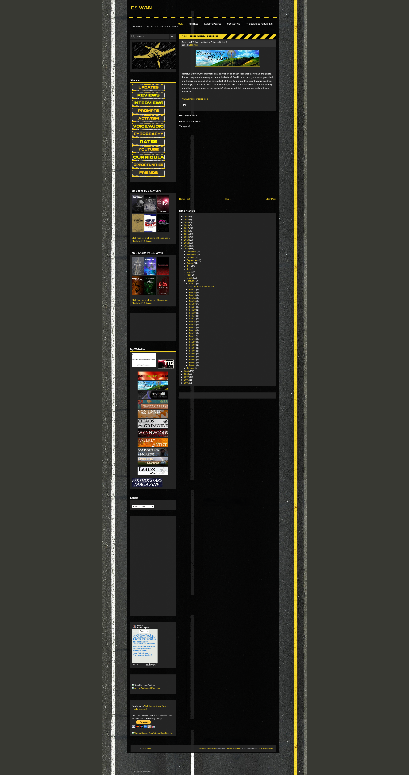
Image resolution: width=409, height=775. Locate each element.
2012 (186, 243)
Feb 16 (192, 321)
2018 (186, 225)
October (191, 257)
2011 (186, 246)
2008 (186, 374)
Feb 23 (192, 301)
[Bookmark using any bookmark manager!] (142, 680)
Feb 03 (192, 359)
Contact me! (233, 24)
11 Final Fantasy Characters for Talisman (144, 643)
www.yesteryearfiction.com (195, 99)
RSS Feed (193, 24)
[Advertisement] (239, 395)
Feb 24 (192, 298)
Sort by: (136, 631)
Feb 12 (192, 333)
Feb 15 (192, 324)
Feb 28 (192, 283)
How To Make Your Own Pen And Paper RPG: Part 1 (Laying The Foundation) (144, 637)
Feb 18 (192, 316)
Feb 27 (192, 289)
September (192, 260)
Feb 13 (192, 330)
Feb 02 (192, 362)
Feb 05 (192, 353)
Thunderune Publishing (260, 24)
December (192, 251)
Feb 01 (192, 365)
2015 (186, 234)
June (189, 269)
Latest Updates (212, 24)
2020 (186, 222)
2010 (186, 248)
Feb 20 (192, 310)
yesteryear (193, 45)
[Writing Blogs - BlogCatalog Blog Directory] (153, 733)
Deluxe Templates (233, 748)
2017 (186, 228)
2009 (186, 371)
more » (135, 664)
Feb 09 (192, 342)
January (191, 368)
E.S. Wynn (141, 7)
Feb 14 (192, 327)
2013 (186, 240)
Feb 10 (192, 339)
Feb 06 (192, 351)
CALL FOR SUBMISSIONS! (200, 36)
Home (180, 24)
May (189, 272)
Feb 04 (192, 356)
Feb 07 (192, 348)
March (190, 278)
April (189, 275)
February (191, 281)
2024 (186, 219)
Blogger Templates (207, 748)
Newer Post (184, 199)
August (190, 263)
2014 (186, 237)
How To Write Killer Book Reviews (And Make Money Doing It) (144, 648)
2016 (186, 231)
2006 (186, 380)
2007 (186, 377)
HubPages (151, 664)
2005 (186, 383)
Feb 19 (192, 313)
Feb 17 (192, 318)
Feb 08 (192, 345)
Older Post (271, 199)
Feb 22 (192, 304)
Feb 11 (192, 336)
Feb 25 (192, 295)
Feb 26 (192, 292)
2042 (186, 216)
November (192, 254)
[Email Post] (184, 105)
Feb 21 (192, 307)
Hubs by (143, 627)
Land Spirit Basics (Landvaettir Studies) (142, 654)
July (189, 266)
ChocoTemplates (265, 748)
